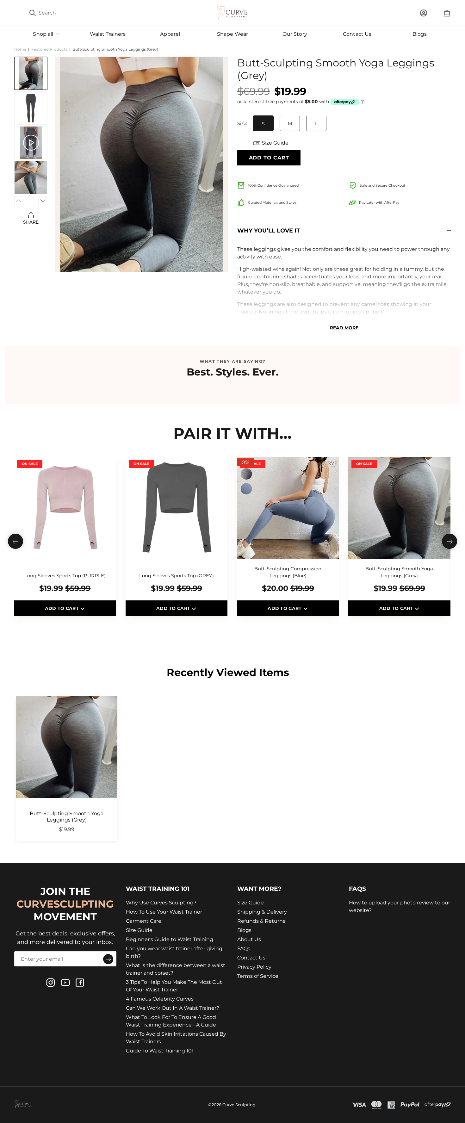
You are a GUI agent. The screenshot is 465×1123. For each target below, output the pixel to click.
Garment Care (143, 921)
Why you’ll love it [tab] (268, 230)
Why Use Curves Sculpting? (161, 903)
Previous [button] (18, 200)
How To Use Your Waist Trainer (164, 912)
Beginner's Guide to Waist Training (169, 939)
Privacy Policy (254, 967)
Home (20, 49)
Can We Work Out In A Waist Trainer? (172, 1008)
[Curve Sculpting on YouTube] (65, 982)
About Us (249, 939)
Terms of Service (257, 976)
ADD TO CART (62, 608)
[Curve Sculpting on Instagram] (51, 982)
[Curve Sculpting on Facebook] (80, 982)
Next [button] (42, 200)
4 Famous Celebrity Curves (160, 999)
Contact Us (251, 958)
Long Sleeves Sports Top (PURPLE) (65, 576)
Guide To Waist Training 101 (160, 1051)
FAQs (243, 949)
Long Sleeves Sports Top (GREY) (176, 576)
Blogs (244, 930)
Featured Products (49, 49)
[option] (141, 164)
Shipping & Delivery (262, 912)
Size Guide (274, 143)
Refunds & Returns (261, 921)
